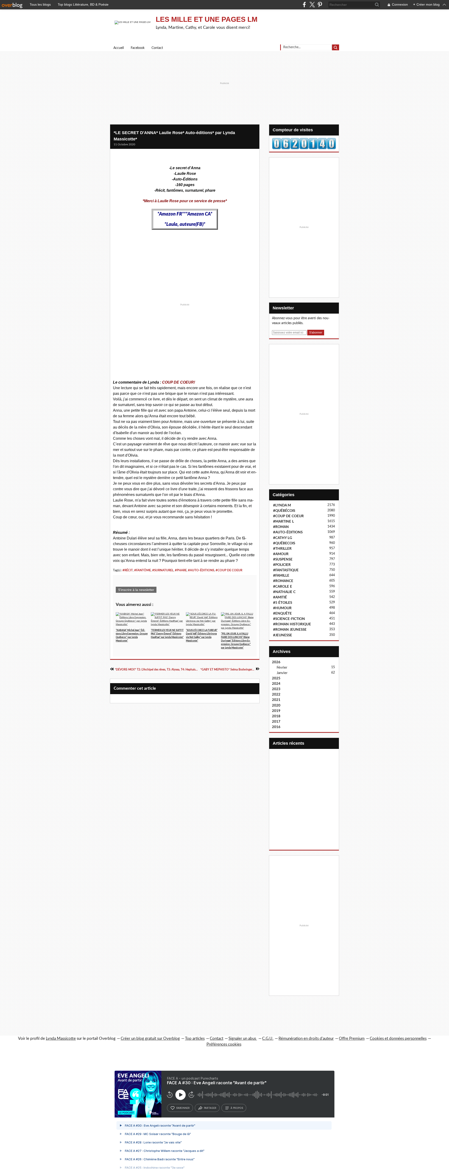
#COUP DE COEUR (229, 570)
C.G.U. (267, 1038)
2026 (276, 662)
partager (210, 1107)
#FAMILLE (281, 575)
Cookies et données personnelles (398, 1038)
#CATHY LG (282, 538)
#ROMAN (281, 527)
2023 (276, 689)
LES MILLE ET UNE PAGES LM (206, 19)
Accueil (118, 48)
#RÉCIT (128, 570)
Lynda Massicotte (61, 1038)
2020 (276, 705)
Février (282, 667)
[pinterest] (320, 4)
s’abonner (183, 1107)
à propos (237, 1107)
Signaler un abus (242, 1038)
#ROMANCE (283, 581)
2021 (276, 700)
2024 (276, 683)
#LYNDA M (282, 505)
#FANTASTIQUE (286, 570)
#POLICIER (282, 565)
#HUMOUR (282, 608)
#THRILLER (282, 548)
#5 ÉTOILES (282, 602)
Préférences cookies (223, 1044)
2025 (276, 678)
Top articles (195, 1038)
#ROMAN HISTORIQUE (292, 624)
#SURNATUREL (163, 570)
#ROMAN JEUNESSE (290, 629)
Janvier (282, 673)
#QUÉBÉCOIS (284, 511)
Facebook (138, 48)
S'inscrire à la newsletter (136, 590)
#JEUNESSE (282, 635)
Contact (157, 48)
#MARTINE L (283, 521)
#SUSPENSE (283, 559)
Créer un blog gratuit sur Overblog (150, 1038)
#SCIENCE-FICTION (289, 619)
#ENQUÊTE (282, 613)
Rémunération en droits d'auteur (306, 1038)
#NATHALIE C (284, 592)
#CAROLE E (282, 586)
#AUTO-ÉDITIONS (201, 570)
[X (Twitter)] (312, 4)
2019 (276, 711)
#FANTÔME (142, 570)
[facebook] (304, 4)
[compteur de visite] (304, 143)
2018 (276, 716)
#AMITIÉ (280, 597)
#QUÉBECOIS (284, 543)
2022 (276, 694)
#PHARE (181, 570)
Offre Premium (352, 1038)
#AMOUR (281, 554)
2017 (276, 721)
